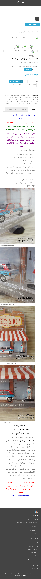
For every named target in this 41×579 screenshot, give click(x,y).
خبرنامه (35, 555)
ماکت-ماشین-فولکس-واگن (30, 104)
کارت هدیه (34, 533)
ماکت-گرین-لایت (26, 99)
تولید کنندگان (33, 530)
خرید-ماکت (24, 97)
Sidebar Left (32, 24)
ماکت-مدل (20, 101)
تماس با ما (34, 563)
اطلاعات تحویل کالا (32, 519)
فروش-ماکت (9, 97)
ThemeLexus (23, 575)
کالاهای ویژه (34, 538)
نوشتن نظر (23, 62)
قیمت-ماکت (17, 97)
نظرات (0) (23, 109)
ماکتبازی (14, 99)
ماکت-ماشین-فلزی (15, 95)
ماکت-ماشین (24, 95)
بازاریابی (34, 536)
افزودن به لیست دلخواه (29, 84)
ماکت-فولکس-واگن (10, 101)
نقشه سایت (34, 568)
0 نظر (29, 62)
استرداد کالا (34, 565)
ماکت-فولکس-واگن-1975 (14, 104)
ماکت (29, 95)
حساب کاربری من (32, 546)
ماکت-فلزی (31, 97)
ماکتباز (19, 99)
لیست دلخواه (34, 552)
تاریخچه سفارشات (32, 549)
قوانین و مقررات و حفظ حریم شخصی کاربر (26, 522)
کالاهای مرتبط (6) (11, 109)
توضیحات (33, 109)
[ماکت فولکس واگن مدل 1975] (20, 38)
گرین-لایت (35, 99)
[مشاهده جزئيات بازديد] (36, 512)
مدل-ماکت (26, 101)
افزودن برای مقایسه (15, 84)
